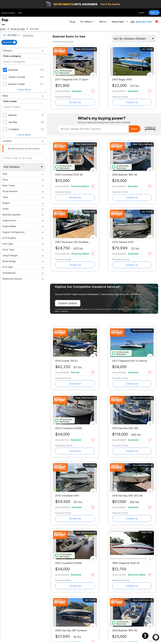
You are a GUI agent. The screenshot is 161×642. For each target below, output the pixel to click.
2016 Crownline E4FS (67, 495)
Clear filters (28, 35)
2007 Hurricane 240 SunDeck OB (73, 242)
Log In (141, 12)
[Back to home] (5, 22)
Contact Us (75, 102)
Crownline (13, 129)
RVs (20, 13)
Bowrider (13, 70)
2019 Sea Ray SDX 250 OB (127, 495)
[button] (145, 636)
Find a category (12, 56)
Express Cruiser (16, 84)
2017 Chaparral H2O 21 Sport (72, 79)
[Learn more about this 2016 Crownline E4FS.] (75, 477)
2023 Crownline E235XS (68, 428)
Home (3, 29)
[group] (9, 42)
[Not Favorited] (93, 91)
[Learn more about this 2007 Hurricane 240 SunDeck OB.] (75, 224)
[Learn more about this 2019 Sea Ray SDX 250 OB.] (132, 477)
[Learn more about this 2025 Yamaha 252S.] (132, 224)
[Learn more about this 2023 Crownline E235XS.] (75, 410)
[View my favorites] (156, 21)
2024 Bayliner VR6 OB (124, 174)
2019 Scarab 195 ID (66, 360)
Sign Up (154, 12)
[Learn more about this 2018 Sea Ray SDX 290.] (132, 410)
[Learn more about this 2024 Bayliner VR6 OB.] (132, 156)
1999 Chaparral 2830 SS (126, 563)
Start (134, 128)
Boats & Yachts (8, 13)
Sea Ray (12, 122)
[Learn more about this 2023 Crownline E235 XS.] (75, 156)
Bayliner (12, 115)
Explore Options (67, 303)
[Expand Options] (93, 75)
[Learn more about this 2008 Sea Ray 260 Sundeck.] (75, 612)
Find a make (10, 101)
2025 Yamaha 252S (123, 242)
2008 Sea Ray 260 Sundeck (71, 630)
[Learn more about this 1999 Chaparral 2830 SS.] (132, 545)
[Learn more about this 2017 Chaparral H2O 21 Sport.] (75, 61)
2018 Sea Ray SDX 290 (125, 428)
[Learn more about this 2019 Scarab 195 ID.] (75, 342)
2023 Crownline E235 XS (69, 174)
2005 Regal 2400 (122, 79)
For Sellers (86, 21)
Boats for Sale (18, 29)
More (102, 21)
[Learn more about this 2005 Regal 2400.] (132, 61)
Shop (72, 21)
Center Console (16, 77)
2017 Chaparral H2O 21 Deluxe (129, 360)
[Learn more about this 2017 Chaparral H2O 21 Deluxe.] (132, 342)
